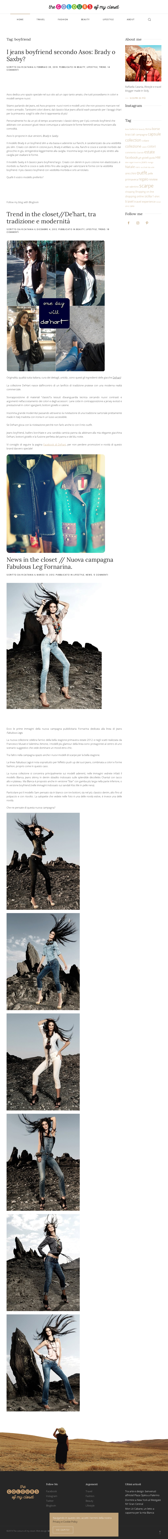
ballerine (134, 129)
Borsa (148, 129)
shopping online (134, 196)
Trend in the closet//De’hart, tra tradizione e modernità (51, 217)
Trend (102, 67)
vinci (127, 206)
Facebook (51, 1491)
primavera (131, 179)
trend (158, 202)
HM (157, 157)
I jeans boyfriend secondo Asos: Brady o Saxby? (61, 55)
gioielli (145, 157)
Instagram (51, 1496)
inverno (137, 162)
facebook (131, 157)
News (89, 574)
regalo (143, 179)
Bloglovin (51, 1505)
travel (129, 201)
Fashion (63, 19)
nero (138, 167)
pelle (150, 173)
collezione (133, 146)
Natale (130, 166)
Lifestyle (108, 19)
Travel (41, 19)
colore (144, 147)
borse (156, 129)
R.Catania (27, 67)
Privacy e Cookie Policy (65, 1521)
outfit (142, 173)
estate (149, 152)
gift (139, 157)
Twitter (50, 1500)
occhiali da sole (147, 167)
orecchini (130, 173)
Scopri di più (138, 98)
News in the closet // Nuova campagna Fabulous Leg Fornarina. (60, 563)
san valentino (132, 186)
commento (130, 152)
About (131, 19)
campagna (141, 134)
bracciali (130, 134)
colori (151, 146)
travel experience (145, 201)
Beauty (85, 19)
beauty (142, 129)
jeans (144, 162)
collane (145, 140)
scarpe (146, 185)
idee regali (129, 162)
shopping (130, 191)
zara (132, 206)
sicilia (148, 196)
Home (20, 19)
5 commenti (101, 574)
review (153, 179)
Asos (127, 129)
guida (152, 157)
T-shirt (155, 196)
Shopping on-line (144, 191)
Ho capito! (63, 1529)
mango (150, 162)
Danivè (140, 152)
